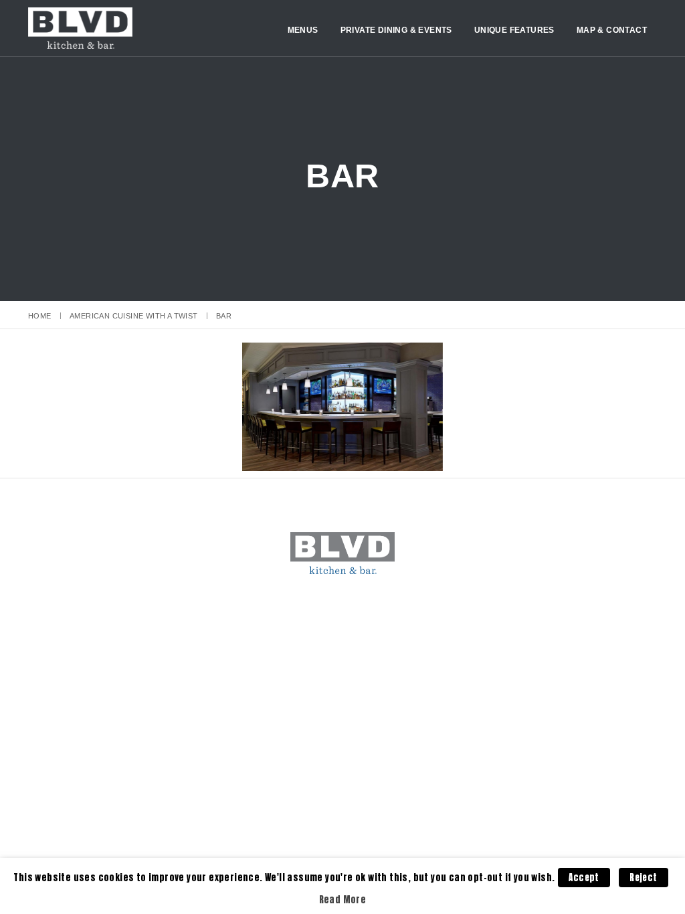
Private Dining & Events (396, 30)
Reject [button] (643, 877)
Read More (343, 899)
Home (40, 316)
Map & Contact (612, 30)
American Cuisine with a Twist (134, 316)
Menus (303, 30)
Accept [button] (584, 877)
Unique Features (514, 30)
